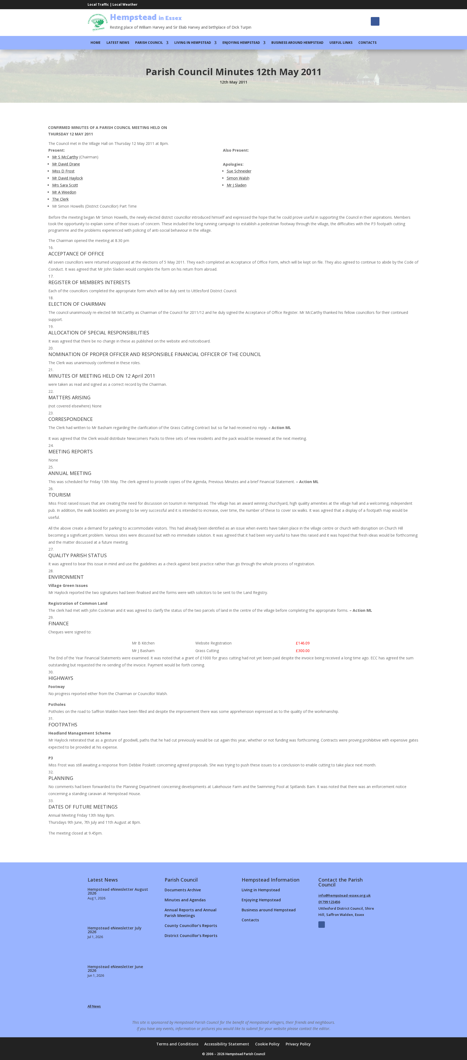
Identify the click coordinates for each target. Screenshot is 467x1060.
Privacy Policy (298, 1044)
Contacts (367, 43)
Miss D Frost (63, 171)
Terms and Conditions (177, 1044)
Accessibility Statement (226, 1044)
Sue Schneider (239, 171)
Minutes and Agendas (185, 899)
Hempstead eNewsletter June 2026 (115, 968)
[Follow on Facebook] (375, 21)
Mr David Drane (66, 164)
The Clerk (60, 199)
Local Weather (125, 4)
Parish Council (149, 43)
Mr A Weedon (64, 192)
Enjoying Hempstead (241, 43)
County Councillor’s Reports (191, 925)
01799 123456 (329, 901)
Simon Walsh (238, 178)
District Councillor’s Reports (191, 935)
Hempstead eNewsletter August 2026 (118, 891)
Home (96, 43)
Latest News (117, 43)
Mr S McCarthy (65, 157)
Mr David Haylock (67, 178)
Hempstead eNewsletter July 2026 (115, 929)
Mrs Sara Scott (65, 185)
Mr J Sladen (236, 185)
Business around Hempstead (297, 43)
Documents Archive (183, 889)
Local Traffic (98, 4)
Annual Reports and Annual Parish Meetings (190, 912)
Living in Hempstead (192, 43)
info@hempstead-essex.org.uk (344, 895)
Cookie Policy (267, 1044)
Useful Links (340, 43)
